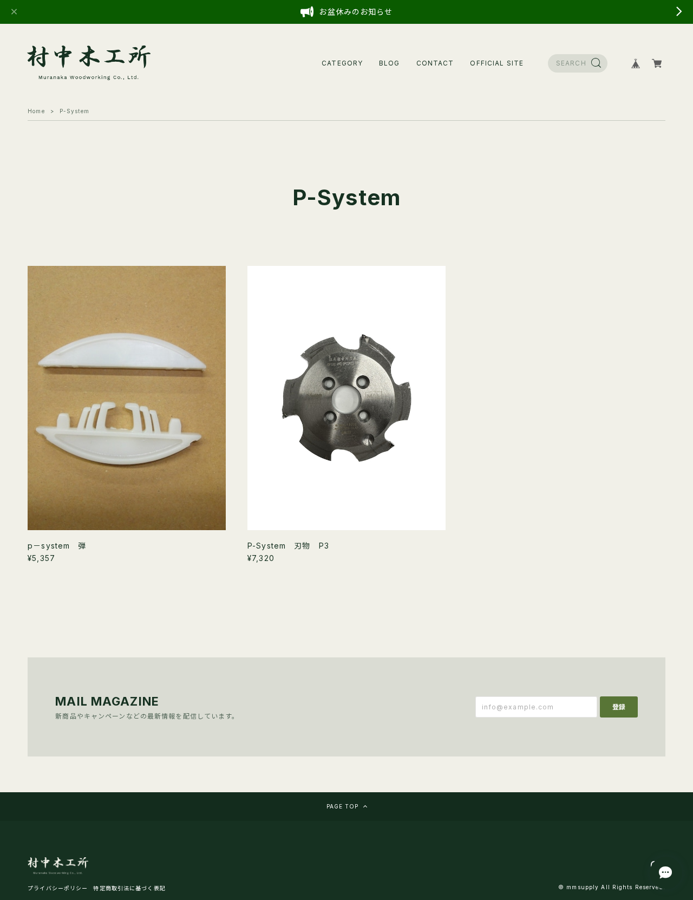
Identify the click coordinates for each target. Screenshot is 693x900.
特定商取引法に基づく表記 (129, 888)
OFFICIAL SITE (497, 63)
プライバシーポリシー (58, 888)
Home (36, 111)
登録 (618, 707)
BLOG (389, 63)
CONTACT (435, 63)
